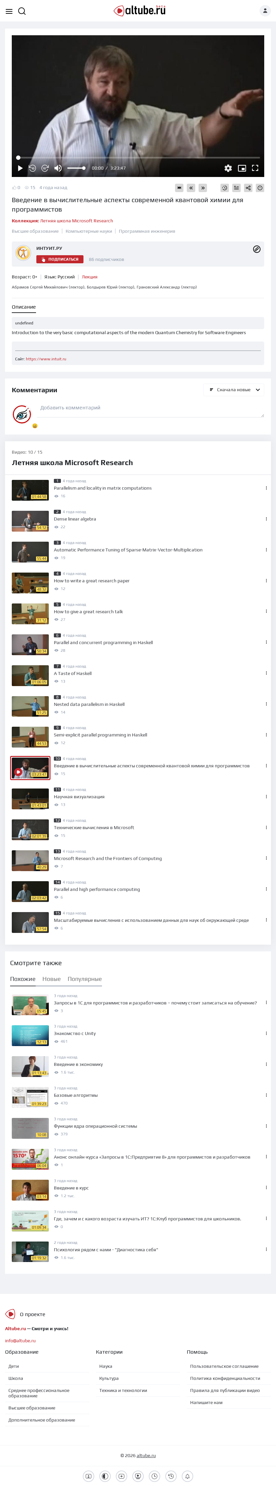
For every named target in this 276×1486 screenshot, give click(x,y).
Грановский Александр (167, 287)
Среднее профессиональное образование (38, 1393)
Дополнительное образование (41, 1420)
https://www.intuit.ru (46, 359)
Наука (105, 1366)
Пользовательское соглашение (224, 1366)
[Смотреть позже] (224, 188)
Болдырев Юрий (110, 287)
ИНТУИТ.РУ (49, 248)
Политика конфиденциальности (225, 1378)
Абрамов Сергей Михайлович (48, 287)
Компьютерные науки (89, 231)
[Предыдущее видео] (191, 188)
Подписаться (63, 259)
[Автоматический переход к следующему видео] (179, 188)
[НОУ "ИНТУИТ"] (257, 249)
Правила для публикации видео (225, 1390)
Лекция (90, 276)
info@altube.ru (20, 1340)
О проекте (32, 1314)
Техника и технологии (123, 1390)
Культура (109, 1378)
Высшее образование (35, 231)
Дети (13, 1366)
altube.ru (146, 1455)
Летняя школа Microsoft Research (62, 220)
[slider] (76, 168)
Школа (15, 1378)
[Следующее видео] (203, 188)
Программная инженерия (147, 231)
